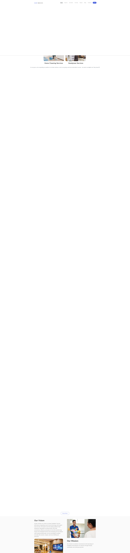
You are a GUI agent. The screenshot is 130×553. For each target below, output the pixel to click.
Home (61, 2)
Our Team (76, 2)
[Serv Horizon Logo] (39, 2)
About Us (65, 2)
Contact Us (89, 2)
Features (81, 2)
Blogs (85, 2)
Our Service (71, 2)
